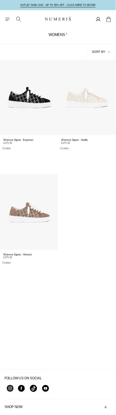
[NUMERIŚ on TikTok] (33, 391)
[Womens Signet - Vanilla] (87, 97)
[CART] (108, 19)
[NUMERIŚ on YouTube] (45, 390)
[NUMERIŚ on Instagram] (10, 390)
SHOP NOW (13, 407)
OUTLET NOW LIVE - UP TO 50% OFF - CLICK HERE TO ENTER (57, 5)
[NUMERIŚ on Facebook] (21, 390)
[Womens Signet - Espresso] (29, 97)
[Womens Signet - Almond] (29, 212)
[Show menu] (7, 19)
